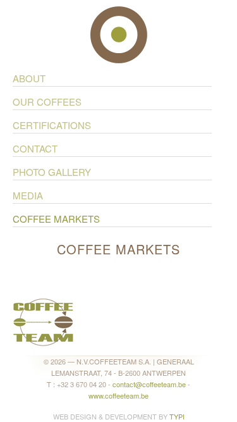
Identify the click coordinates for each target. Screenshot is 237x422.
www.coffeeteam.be (118, 395)
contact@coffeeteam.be (149, 384)
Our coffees (47, 102)
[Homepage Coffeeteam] (43, 320)
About (29, 78)
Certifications (52, 125)
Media (28, 195)
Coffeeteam (118, 34)
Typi (177, 416)
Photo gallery (52, 172)
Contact (35, 148)
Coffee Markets (56, 219)
